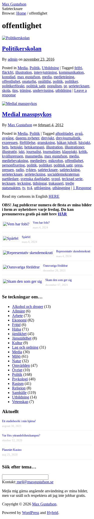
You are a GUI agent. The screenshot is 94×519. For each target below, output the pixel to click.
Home (21, 13)
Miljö (16, 356)
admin (13, 59)
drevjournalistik (68, 138)
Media (23, 68)
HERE (54, 196)
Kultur (17, 343)
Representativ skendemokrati (73, 251)
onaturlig (29, 81)
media (47, 77)
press (78, 165)
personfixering (13, 165)
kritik (83, 151)
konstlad (8, 77)
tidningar (40, 183)
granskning (46, 142)
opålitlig (44, 81)
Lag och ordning (25, 347)
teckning (24, 183)
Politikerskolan (21, 48)
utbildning (63, 90)
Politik (35, 68)
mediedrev (38, 160)
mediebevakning (15, 160)
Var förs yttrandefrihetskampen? (21, 435)
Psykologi (20, 379)
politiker (71, 81)
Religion (19, 388)
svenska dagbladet (35, 179)
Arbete (17, 315)
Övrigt (17, 370)
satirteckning (70, 170)
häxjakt (84, 142)
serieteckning (35, 174)
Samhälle (19, 392)
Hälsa (16, 329)
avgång (8, 138)
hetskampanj (34, 147)
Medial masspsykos (26, 114)
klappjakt (69, 151)
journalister (51, 151)
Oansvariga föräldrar (55, 265)
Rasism (18, 383)
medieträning (64, 77)
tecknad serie (72, 179)
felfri (78, 68)
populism (54, 86)
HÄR (62, 214)
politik (58, 81)
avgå (78, 133)
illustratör (9, 151)
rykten (31, 170)
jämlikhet (19, 334)
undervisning (43, 90)
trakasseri (56, 183)
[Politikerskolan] (16, 38)
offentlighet (11, 81)
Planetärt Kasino (12, 450)
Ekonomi (19, 320)
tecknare (8, 183)
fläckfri (7, 72)
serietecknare (79, 86)
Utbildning (50, 68)
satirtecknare (48, 170)
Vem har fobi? (41, 222)
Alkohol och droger (27, 306)
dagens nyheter (27, 138)
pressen (8, 170)
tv (23, 188)
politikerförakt (13, 86)
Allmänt (18, 311)
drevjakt (47, 138)
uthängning (61, 188)
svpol (55, 179)
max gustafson (28, 77)
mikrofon (55, 160)
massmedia (33, 156)
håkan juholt (66, 142)
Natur (16, 361)
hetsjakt (16, 147)
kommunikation (71, 72)
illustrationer (74, 147)
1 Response (82, 188)
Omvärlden (21, 365)
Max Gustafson (20, 125)
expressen (10, 142)
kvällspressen (12, 156)
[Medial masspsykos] (19, 103)
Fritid (16, 325)
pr (65, 86)
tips (15, 90)
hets (5, 147)
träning (25, 90)
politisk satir (35, 86)
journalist (33, 151)
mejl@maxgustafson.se (34, 482)
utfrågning (42, 188)
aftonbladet (64, 133)
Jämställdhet (21, 338)
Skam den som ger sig (58, 280)
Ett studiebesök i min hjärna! (19, 421)
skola (6, 90)
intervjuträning (45, 72)
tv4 (29, 188)
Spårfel (26, 237)
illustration (23, 72)
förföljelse (27, 142)
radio (20, 170)
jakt (21, 151)
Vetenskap (20, 402)
